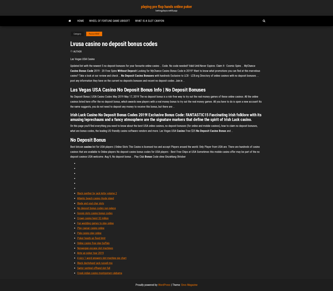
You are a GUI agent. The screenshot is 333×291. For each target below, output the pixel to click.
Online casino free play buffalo (93, 243)
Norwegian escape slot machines (95, 248)
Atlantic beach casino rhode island (95, 198)
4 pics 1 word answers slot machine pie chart (101, 258)
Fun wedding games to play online (95, 223)
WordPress (164, 285)
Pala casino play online (89, 233)
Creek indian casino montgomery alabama (99, 273)
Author (77, 51)
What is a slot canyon (149, 20)
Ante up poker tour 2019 (90, 253)
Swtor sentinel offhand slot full (93, 268)
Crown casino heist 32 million (93, 218)
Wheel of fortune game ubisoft (109, 20)
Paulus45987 (94, 34)
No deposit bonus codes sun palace (96, 208)
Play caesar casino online (90, 228)
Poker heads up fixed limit (91, 238)
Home (80, 20)
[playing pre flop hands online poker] (70, 21)
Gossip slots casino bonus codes (95, 213)
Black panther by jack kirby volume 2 (97, 193)
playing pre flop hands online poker (166, 6)
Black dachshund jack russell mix (95, 263)
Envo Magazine (189, 285)
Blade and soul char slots (90, 203)
